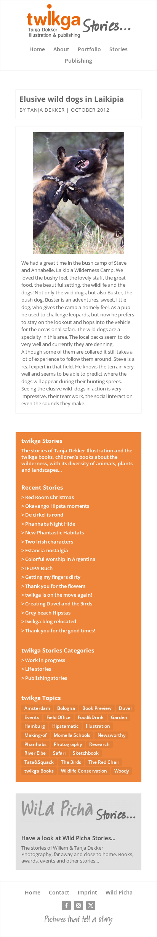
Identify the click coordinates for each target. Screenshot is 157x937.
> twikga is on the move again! (56, 594)
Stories (118, 50)
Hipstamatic (65, 726)
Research (99, 744)
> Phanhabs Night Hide (48, 523)
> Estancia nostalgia (44, 550)
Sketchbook (86, 753)
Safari (59, 753)
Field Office (58, 717)
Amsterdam (37, 708)
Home (37, 50)
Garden (119, 717)
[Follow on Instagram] (78, 905)
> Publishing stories (44, 678)
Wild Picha (119, 893)
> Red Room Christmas (47, 497)
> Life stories (36, 668)
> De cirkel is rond (42, 514)
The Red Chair (103, 762)
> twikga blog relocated (48, 621)
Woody (121, 771)
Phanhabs (35, 744)
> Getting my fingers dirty (50, 577)
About (61, 50)
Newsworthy (111, 735)
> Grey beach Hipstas (45, 612)
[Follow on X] (90, 905)
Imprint (87, 893)
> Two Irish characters (47, 541)
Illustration (98, 726)
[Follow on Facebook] (66, 905)
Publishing (78, 61)
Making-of (35, 735)
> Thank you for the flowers (53, 586)
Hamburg (34, 726)
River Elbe (35, 753)
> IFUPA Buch (37, 568)
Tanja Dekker (46, 109)
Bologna (66, 708)
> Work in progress (43, 660)
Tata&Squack (39, 762)
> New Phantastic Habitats (52, 532)
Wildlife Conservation (84, 771)
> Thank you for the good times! (58, 630)
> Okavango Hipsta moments (55, 505)
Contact (59, 893)
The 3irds (71, 762)
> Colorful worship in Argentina (58, 559)
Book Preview (97, 708)
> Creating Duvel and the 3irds (56, 603)
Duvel (125, 708)
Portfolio (89, 50)
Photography (68, 744)
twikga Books (39, 771)
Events (31, 717)
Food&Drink (91, 717)
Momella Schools (72, 735)
